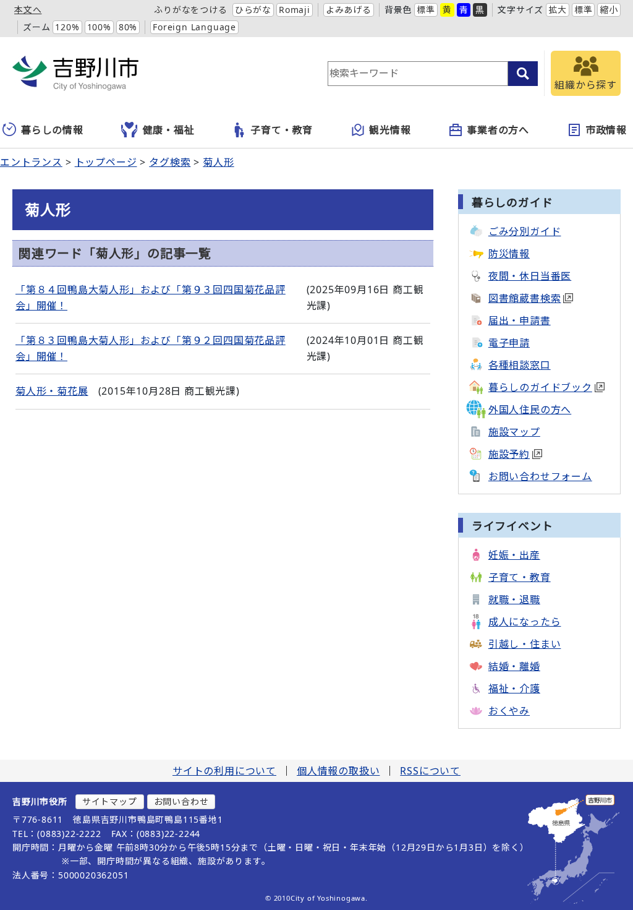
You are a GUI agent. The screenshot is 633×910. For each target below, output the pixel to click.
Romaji (294, 9)
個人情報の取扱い (338, 771)
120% (67, 27)
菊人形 (218, 162)
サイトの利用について (224, 771)
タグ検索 (169, 162)
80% (128, 27)
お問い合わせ (181, 801)
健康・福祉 (169, 130)
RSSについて (430, 771)
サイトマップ (109, 801)
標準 (426, 9)
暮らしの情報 (52, 130)
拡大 (557, 9)
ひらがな (253, 9)
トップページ (106, 162)
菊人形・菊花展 (51, 391)
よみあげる (349, 9)
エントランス (31, 162)
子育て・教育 (281, 130)
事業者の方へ (498, 130)
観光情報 (389, 130)
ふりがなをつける (190, 9)
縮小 (609, 9)
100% (99, 27)
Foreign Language (194, 27)
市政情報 (606, 130)
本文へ (27, 9)
